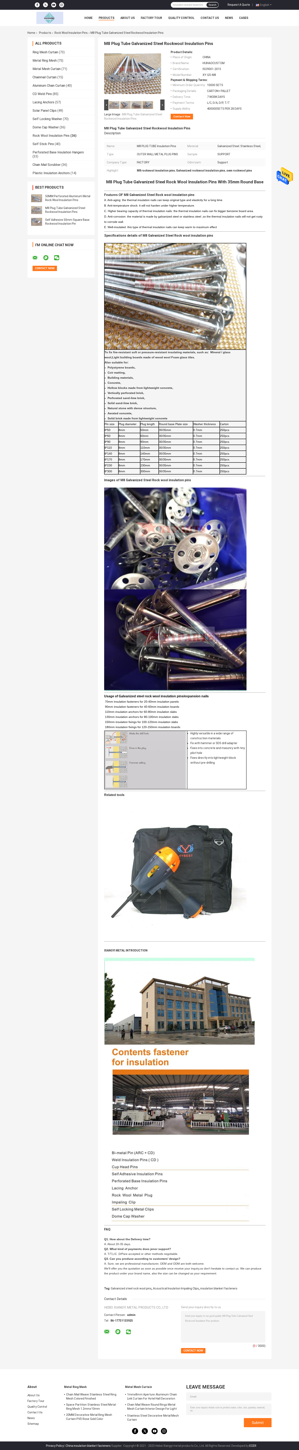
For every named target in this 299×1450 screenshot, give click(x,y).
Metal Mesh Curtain (47, 69)
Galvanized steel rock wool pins (131, 1288)
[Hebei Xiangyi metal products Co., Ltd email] (38, 258)
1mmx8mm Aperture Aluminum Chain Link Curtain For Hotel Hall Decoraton (152, 1396)
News (229, 18)
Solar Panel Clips (45, 111)
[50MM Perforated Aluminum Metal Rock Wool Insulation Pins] (36, 198)
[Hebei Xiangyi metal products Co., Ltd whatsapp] (48, 258)
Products (106, 18)
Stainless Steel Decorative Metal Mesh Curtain (153, 1417)
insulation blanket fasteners (218, 1288)
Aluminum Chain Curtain (49, 85)
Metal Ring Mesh (45, 60)
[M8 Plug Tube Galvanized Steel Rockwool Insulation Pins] (36, 210)
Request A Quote (239, 4)
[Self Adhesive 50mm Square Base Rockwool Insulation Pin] (36, 222)
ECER (252, 1445)
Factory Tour (151, 18)
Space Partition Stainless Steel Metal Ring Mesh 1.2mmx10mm (91, 1406)
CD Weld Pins (42, 94)
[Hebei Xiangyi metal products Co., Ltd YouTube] (53, 5)
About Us (127, 18)
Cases (243, 18)
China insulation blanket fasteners (88, 1445)
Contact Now (181, 116)
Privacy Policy (55, 1445)
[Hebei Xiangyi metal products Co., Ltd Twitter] (45, 5)
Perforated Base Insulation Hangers (58, 152)
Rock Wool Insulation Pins (71, 32)
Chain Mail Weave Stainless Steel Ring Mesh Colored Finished (91, 1396)
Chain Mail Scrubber (47, 165)
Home (88, 18)
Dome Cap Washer (46, 127)
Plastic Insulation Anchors (51, 173)
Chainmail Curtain (45, 77)
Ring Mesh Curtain (45, 52)
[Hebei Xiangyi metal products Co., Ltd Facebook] (37, 5)
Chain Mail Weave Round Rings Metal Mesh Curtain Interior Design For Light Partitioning (152, 1407)
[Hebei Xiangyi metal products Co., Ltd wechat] (59, 258)
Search (212, 4)
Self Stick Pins (43, 144)
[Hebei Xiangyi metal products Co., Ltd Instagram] (61, 5)
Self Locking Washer (47, 119)
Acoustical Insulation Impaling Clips (176, 1288)
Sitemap (33, 1423)
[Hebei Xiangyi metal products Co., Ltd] (49, 18)
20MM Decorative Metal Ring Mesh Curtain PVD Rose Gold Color (89, 1416)
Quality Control (181, 18)
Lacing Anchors (43, 102)
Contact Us (210, 18)
